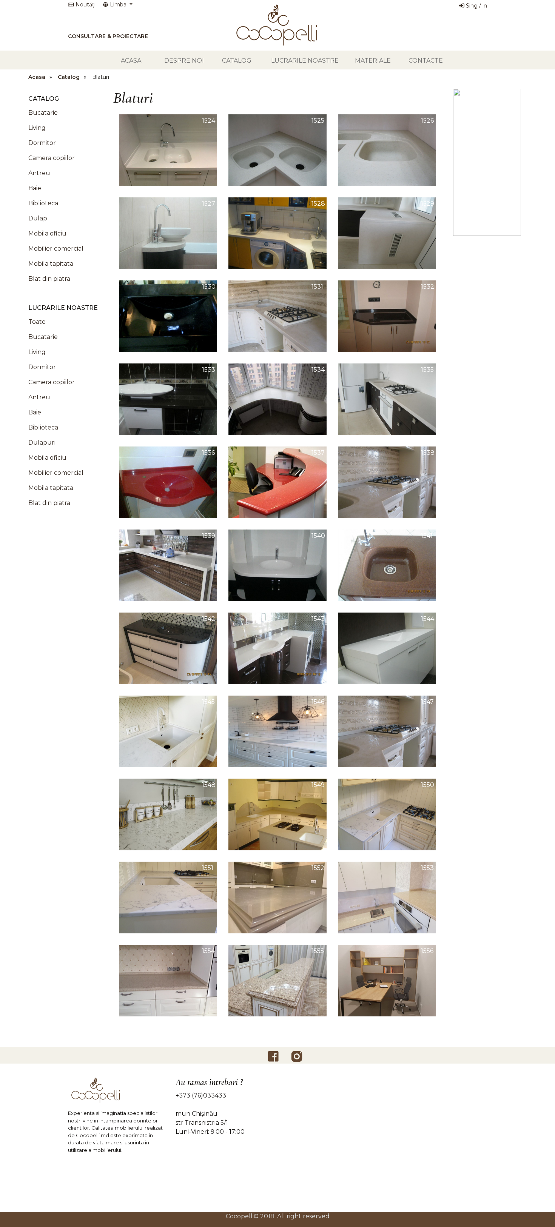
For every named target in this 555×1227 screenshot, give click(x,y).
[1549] (277, 813)
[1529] (387, 232)
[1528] (277, 232)
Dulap (37, 218)
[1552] (277, 897)
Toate (37, 321)
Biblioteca (43, 203)
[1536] (168, 481)
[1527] (168, 232)
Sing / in (475, 5)
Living (37, 127)
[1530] (168, 315)
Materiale (373, 60)
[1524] (168, 149)
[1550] (387, 813)
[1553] (387, 897)
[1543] (277, 647)
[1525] (277, 149)
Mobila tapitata (50, 263)
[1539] (168, 564)
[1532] (387, 315)
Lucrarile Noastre (305, 60)
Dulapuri (41, 442)
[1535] (387, 398)
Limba (118, 4)
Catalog (236, 60)
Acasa (131, 60)
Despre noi (184, 60)
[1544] (387, 647)
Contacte (426, 60)
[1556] (387, 980)
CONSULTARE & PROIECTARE (108, 36)
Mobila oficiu (47, 233)
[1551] (168, 897)
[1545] (168, 730)
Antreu (39, 173)
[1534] (277, 398)
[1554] (168, 980)
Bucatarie (43, 112)
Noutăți (85, 4)
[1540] (277, 564)
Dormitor (42, 142)
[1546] (277, 730)
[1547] (387, 730)
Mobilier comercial (55, 248)
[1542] (168, 647)
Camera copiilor (51, 158)
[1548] (168, 813)
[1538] (387, 481)
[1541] (387, 564)
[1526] (387, 149)
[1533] (168, 398)
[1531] (277, 315)
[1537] (277, 481)
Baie (34, 188)
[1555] (277, 980)
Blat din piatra (49, 278)
